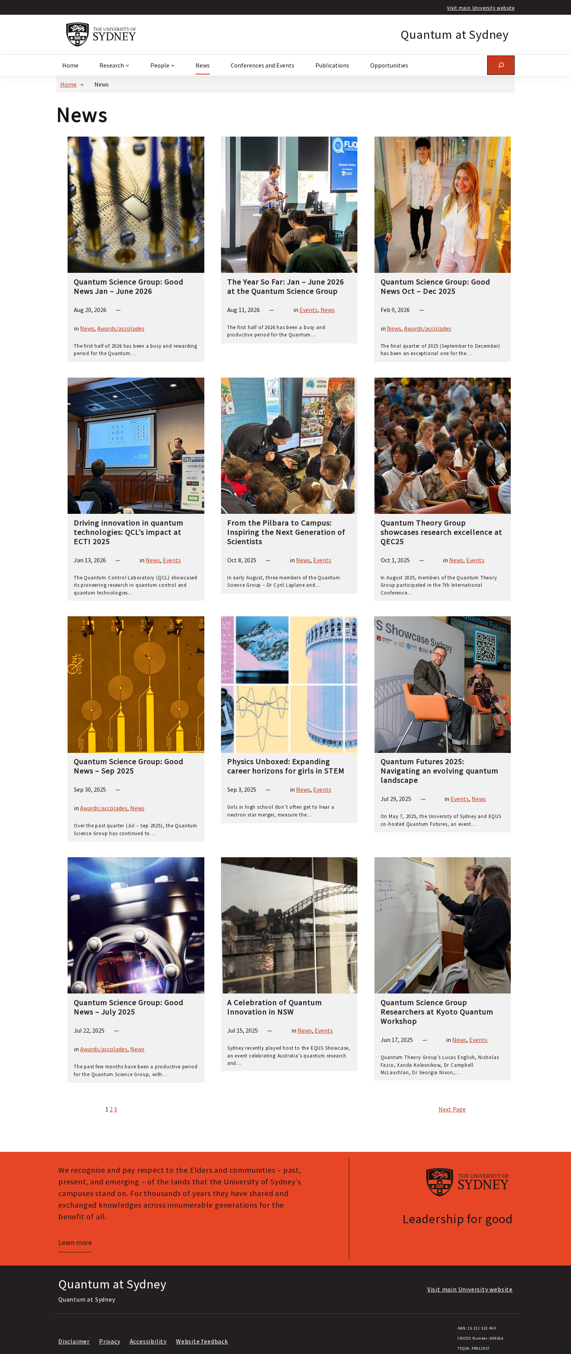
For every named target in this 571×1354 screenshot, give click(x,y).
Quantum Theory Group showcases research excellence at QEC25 (441, 532)
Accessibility (148, 1341)
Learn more (75, 1242)
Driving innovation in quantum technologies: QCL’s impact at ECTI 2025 (128, 532)
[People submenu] (173, 65)
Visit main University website (481, 8)
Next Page (452, 1109)
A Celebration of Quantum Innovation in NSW (274, 1007)
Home (68, 84)
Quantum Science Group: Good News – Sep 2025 (128, 766)
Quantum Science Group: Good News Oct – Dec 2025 (435, 286)
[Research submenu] (127, 65)
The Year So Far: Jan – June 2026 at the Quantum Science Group (285, 286)
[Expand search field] (501, 65)
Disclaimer (74, 1341)
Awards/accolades (120, 328)
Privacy (109, 1341)
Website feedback (202, 1341)
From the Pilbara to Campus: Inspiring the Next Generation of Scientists (286, 532)
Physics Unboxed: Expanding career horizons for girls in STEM (286, 766)
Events (308, 310)
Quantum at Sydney (454, 34)
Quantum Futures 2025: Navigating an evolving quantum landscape (439, 771)
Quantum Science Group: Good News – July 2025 (128, 1007)
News (87, 328)
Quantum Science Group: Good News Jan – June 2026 (128, 286)
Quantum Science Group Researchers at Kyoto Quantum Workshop (437, 1012)
